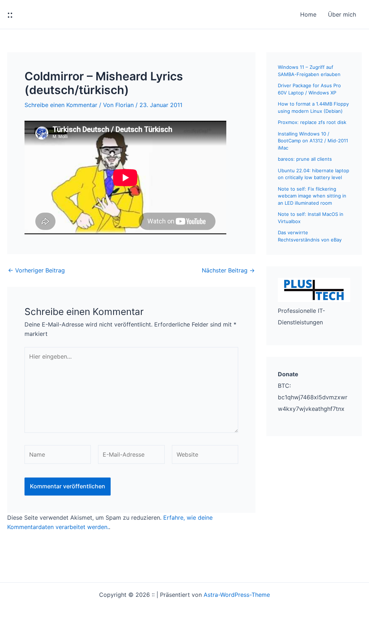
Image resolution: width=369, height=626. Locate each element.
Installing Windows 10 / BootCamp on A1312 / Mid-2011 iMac (313, 141)
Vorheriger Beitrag (36, 270)
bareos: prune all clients (305, 159)
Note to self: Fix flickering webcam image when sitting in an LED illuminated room (312, 196)
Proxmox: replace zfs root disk (312, 122)
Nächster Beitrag (228, 270)
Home (308, 14)
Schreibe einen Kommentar (61, 104)
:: (10, 14)
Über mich (342, 14)
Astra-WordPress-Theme (237, 594)
